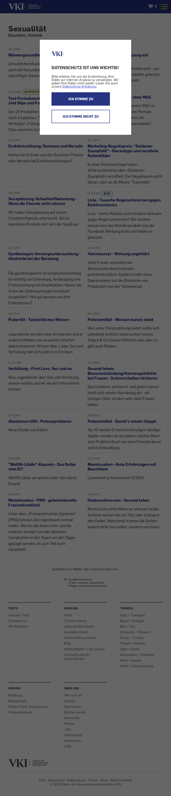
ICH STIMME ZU (80, 99)
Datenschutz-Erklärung (79, 86)
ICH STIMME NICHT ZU (81, 116)
